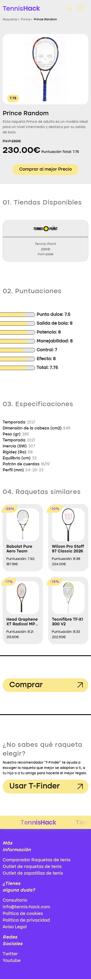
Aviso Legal (15, 927)
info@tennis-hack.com (26, 907)
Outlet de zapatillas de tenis (33, 873)
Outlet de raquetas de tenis (32, 867)
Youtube (12, 961)
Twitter (10, 954)
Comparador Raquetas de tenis (36, 860)
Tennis (21, 8)
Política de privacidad (26, 920)
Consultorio (15, 900)
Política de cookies (23, 914)
